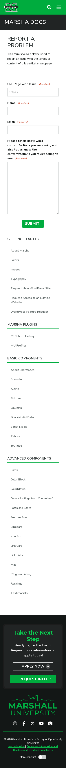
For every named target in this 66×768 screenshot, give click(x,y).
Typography (18, 279)
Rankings (16, 584)
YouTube (16, 446)
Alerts (15, 389)
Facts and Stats (21, 508)
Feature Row (19, 517)
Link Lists (17, 555)
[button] (49, 7)
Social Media (19, 427)
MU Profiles (19, 346)
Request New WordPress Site (31, 288)
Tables (15, 436)
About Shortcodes (22, 370)
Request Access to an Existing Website (30, 300)
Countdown (18, 489)
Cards (14, 470)
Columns (16, 408)
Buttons (16, 398)
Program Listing (21, 574)
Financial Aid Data (22, 417)
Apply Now (33, 666)
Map (13, 565)
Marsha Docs (25, 22)
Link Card (16, 546)
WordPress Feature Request (29, 312)
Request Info (33, 679)
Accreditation (16, 746)
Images (15, 270)
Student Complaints (41, 750)
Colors (15, 260)
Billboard (16, 527)
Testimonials (19, 593)
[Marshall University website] (11, 7)
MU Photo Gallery (22, 336)
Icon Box (16, 536)
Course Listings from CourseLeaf (32, 498)
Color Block (18, 480)
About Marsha (20, 251)
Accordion (17, 379)
